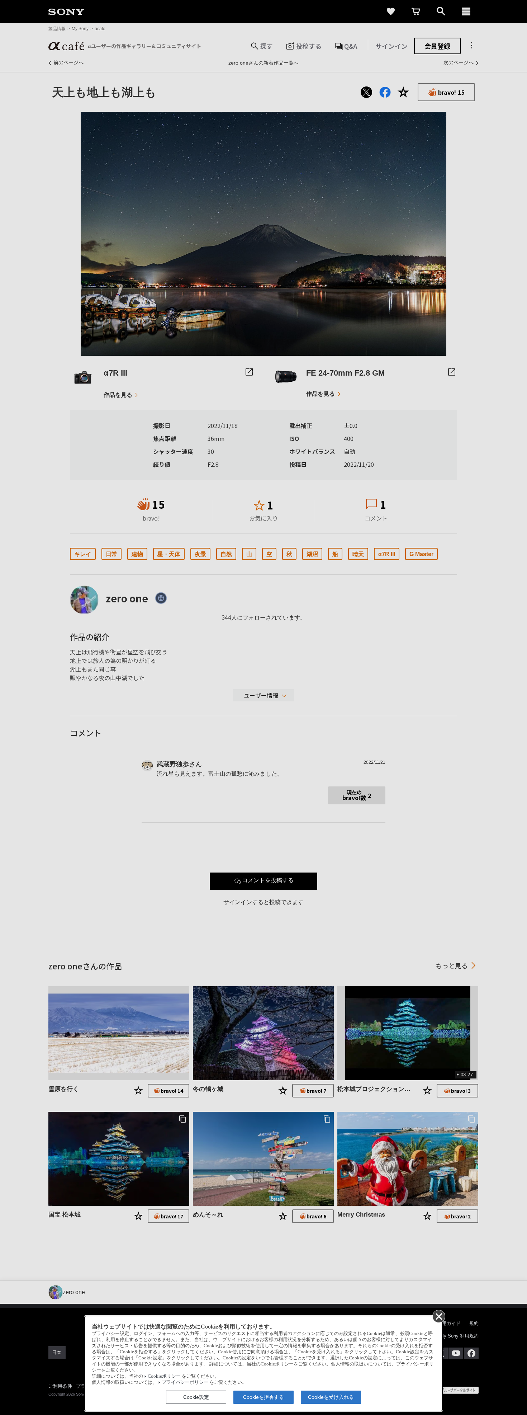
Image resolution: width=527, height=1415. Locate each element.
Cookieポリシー (164, 1376)
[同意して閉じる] (438, 1316)
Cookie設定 (196, 1397)
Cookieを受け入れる (331, 1397)
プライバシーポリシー (185, 1382)
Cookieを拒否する (263, 1397)
